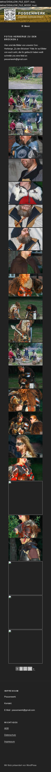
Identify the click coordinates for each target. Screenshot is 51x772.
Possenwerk (31, 13)
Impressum (9, 741)
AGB (6, 728)
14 (30, 668)
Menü (27, 26)
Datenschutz (10, 734)
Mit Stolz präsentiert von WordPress (20, 765)
